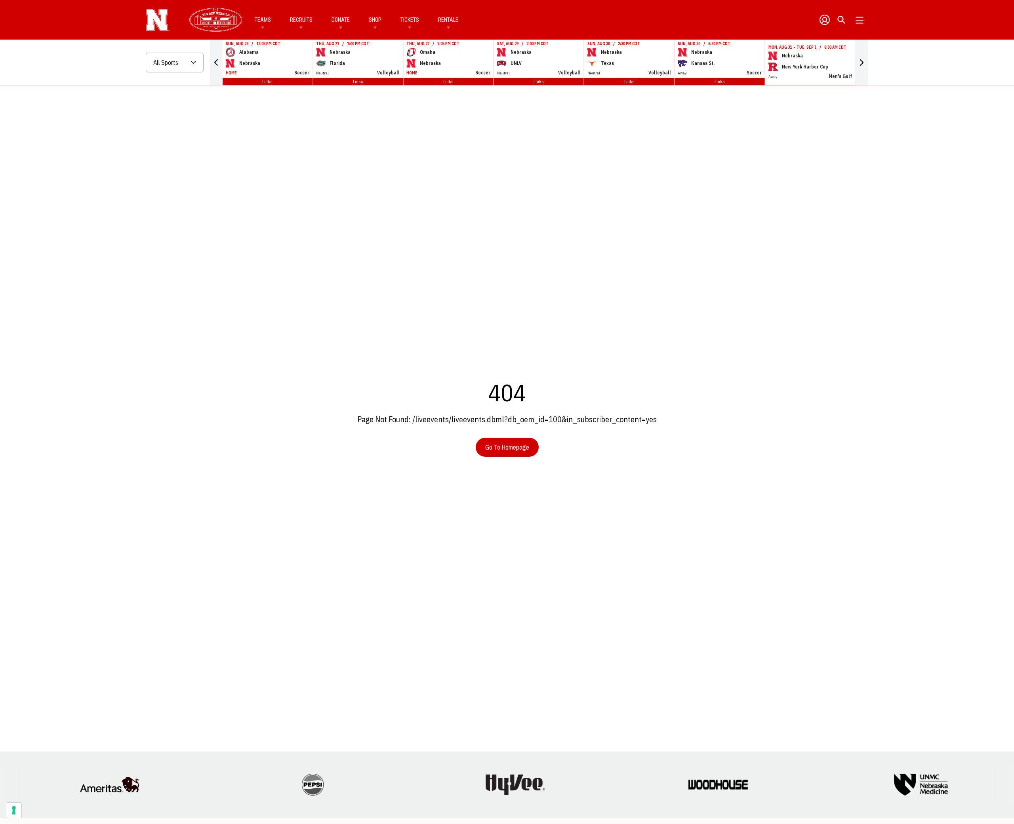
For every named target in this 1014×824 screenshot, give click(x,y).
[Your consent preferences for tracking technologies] (13, 810)
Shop (375, 20)
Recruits (301, 20)
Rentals (448, 20)
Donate (341, 20)
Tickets (409, 20)
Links (267, 81)
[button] (216, 62)
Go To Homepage (507, 447)
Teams (263, 20)
